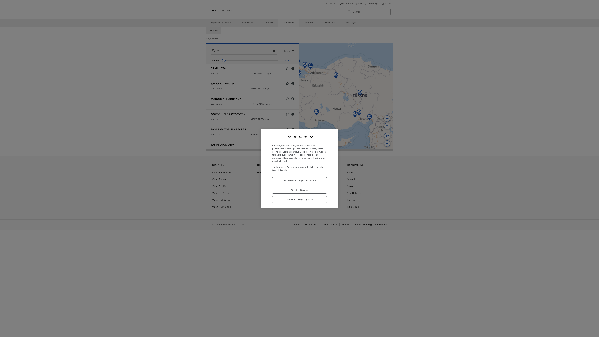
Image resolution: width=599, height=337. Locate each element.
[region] (299, 168)
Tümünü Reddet (299, 190)
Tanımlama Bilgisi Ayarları (299, 199)
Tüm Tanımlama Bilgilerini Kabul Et (299, 180)
